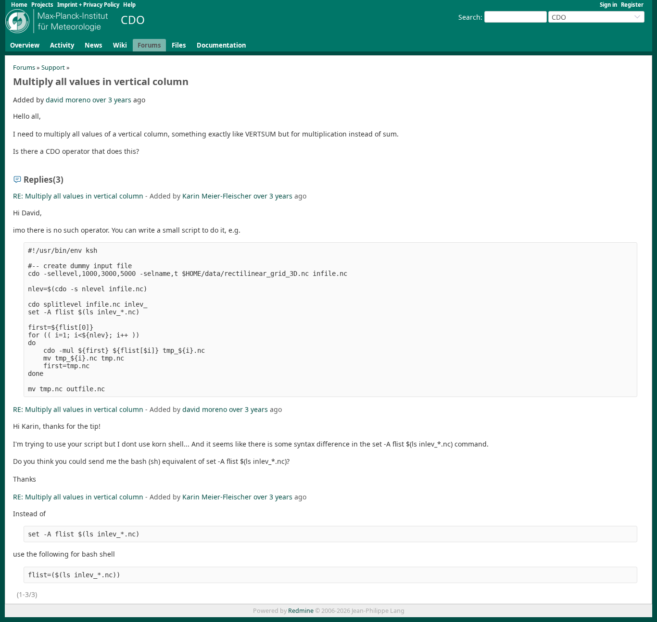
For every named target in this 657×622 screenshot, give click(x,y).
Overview (24, 45)
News (93, 45)
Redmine (301, 611)
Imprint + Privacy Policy (88, 4)
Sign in (608, 4)
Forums (149, 45)
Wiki (120, 45)
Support (53, 67)
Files (179, 45)
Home (19, 4)
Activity (62, 45)
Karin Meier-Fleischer (217, 195)
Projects (42, 4)
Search (469, 17)
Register (632, 4)
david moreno (68, 99)
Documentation (221, 45)
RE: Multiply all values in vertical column (78, 195)
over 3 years (111, 99)
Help (129, 4)
